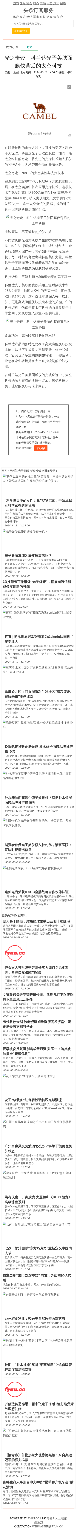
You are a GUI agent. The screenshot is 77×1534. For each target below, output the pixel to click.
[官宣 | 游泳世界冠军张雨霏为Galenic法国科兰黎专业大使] (38, 614)
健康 (63, 3)
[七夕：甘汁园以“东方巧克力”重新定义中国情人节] (36, 1224)
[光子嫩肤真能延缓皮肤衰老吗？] (25, 531)
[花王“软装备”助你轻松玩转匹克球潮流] (29, 1075)
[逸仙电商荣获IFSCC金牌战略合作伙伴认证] (33, 867)
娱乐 (23, 17)
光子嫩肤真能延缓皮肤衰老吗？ (28, 555)
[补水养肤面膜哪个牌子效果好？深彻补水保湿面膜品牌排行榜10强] (38, 775)
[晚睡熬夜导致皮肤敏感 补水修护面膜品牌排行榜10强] (38, 724)
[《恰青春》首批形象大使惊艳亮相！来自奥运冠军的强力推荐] (38, 1433)
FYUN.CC (33, 1518)
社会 (29, 3)
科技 (43, 17)
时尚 (36, 3)
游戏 (50, 17)
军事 (36, 17)
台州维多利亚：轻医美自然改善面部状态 (35, 1318)
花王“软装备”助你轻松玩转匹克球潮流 (33, 1099)
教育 (56, 17)
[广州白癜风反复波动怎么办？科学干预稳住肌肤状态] (38, 1124)
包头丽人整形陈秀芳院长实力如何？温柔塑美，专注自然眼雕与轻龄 (37, 970)
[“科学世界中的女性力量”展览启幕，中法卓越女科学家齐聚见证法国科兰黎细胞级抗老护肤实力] (38, 478)
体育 (16, 17)
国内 (16, 3)
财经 (29, 17)
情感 (43, 3)
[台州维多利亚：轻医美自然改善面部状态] (31, 1294)
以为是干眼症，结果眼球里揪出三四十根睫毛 (36, 921)
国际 (23, 3)
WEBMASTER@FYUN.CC (47, 1526)
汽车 (56, 3)
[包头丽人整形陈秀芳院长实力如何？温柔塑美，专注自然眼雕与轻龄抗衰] (15, 953)
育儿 (63, 17)
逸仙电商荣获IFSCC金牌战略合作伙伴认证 (37, 891)
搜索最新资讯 (21, 31)
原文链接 (40, 448)
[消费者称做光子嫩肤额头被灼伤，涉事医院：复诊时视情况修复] (38, 822)
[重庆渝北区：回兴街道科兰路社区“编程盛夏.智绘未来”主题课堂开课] (38, 669)
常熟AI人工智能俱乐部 (50, 1520)
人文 (50, 3)
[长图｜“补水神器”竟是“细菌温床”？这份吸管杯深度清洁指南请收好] (38, 1342)
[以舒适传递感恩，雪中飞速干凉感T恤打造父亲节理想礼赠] (15, 1389)
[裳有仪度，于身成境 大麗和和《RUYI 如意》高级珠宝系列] (38, 1175)
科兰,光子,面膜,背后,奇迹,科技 (29, 470)
